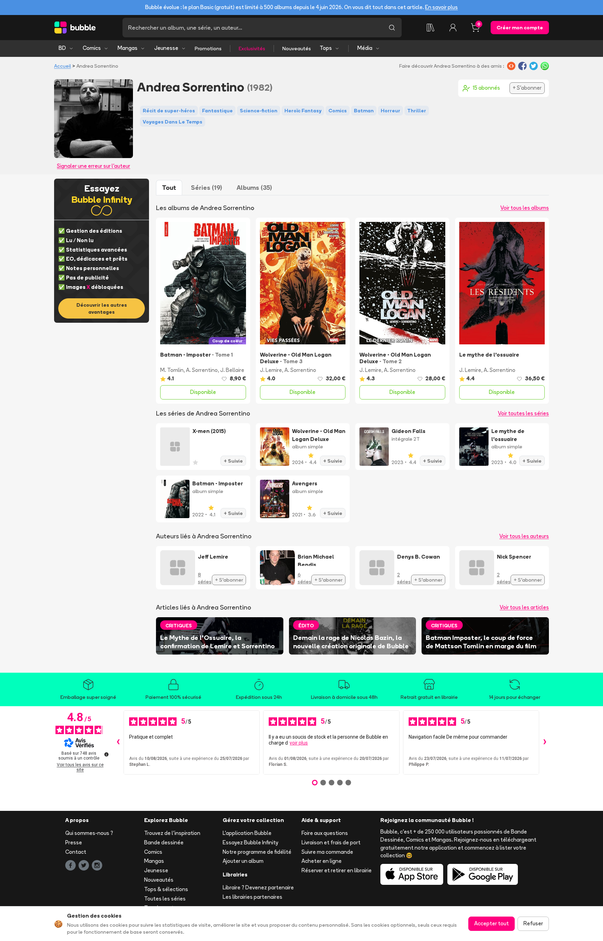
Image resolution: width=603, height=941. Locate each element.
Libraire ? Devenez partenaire (258, 887)
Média (364, 48)
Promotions (208, 48)
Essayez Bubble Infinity (250, 842)
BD (62, 48)
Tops (326, 48)
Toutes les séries (165, 898)
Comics (92, 48)
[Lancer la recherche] (392, 27)
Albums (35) (254, 188)
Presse (73, 842)
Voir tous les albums (524, 207)
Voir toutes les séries (523, 413)
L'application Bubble (247, 833)
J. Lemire (271, 370)
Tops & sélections (166, 889)
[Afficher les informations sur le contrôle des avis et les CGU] (106, 754)
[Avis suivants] (545, 742)
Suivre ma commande (327, 852)
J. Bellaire (232, 370)
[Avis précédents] (118, 742)
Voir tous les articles (524, 607)
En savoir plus (441, 7)
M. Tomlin (172, 370)
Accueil (62, 66)
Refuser (533, 923)
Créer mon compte (520, 27)
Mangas (127, 48)
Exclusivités (252, 48)
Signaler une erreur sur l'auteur (93, 166)
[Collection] (431, 28)
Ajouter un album (243, 861)
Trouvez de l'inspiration (172, 833)
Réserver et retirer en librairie (337, 870)
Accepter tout (491, 923)
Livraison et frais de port (331, 842)
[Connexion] (453, 28)
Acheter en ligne (322, 861)
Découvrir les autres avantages (101, 308)
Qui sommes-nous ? (89, 833)
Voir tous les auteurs (524, 536)
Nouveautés (296, 48)
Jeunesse (166, 48)
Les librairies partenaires (252, 897)
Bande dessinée (164, 842)
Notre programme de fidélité (257, 852)
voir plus (299, 743)
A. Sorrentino (202, 370)
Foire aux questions (325, 833)
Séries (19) (206, 188)
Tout (169, 188)
